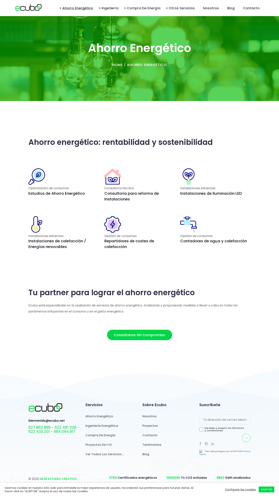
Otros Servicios (182, 8)
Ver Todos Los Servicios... (104, 454)
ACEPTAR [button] (266, 489)
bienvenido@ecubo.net (46, 420)
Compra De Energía (100, 435)
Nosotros (211, 8)
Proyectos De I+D (98, 445)
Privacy (247, 451)
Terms (202, 454)
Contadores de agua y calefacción (213, 241)
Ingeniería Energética (101, 426)
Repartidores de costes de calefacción (129, 243)
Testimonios (152, 445)
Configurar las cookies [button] (240, 489)
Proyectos (150, 426)
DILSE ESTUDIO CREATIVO (58, 479)
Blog (231, 8)
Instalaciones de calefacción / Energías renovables (57, 243)
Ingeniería (110, 8)
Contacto (251, 8)
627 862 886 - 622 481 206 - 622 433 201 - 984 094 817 (53, 429)
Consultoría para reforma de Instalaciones (131, 196)
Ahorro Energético (77, 8)
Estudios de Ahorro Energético (56, 193)
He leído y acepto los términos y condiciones (224, 429)
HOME (117, 64)
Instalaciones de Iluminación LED (211, 193)
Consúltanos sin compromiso (139, 335)
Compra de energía (143, 8)
